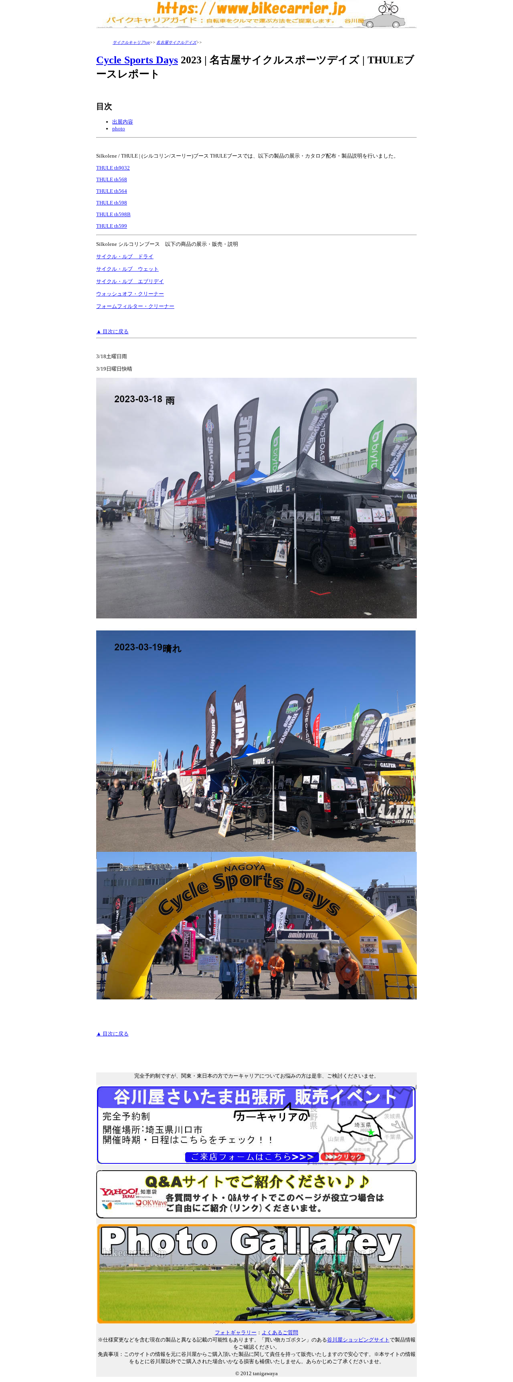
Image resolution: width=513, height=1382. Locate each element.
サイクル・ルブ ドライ (124, 256)
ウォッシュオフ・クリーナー (130, 294)
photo (118, 129)
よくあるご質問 (280, 1332)
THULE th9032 (113, 168)
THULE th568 (111, 179)
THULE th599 (111, 226)
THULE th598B (113, 214)
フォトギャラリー (235, 1332)
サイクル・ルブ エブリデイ (130, 281)
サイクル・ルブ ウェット (127, 269)
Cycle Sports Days (137, 60)
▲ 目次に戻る (112, 331)
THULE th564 (111, 191)
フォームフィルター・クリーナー (135, 306)
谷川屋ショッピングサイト (358, 1340)
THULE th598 (111, 203)
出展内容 (122, 122)
